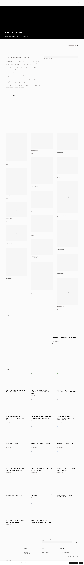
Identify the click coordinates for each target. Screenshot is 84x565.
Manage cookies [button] (65, 562)
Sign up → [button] (34, 284)
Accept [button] (81, 562)
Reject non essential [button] (74, 562)
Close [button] (53, 278)
